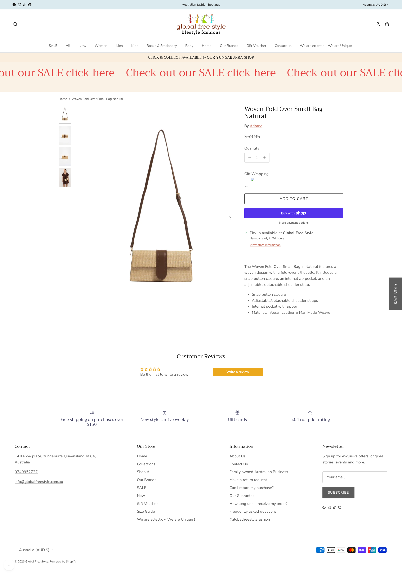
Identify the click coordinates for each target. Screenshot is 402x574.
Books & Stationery (162, 45)
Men (119, 45)
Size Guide (146, 511)
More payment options (294, 223)
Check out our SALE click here (181, 73)
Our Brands (229, 45)
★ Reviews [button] (395, 293)
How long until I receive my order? (258, 503)
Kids (134, 45)
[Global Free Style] (201, 24)
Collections (146, 464)
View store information (265, 245)
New (82, 45)
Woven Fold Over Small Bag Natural (97, 99)
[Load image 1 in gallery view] (161, 216)
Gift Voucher (256, 45)
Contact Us (238, 464)
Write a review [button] (237, 372)
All (68, 45)
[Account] (377, 24)
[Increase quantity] (265, 157)
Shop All (144, 471)
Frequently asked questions (253, 511)
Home (206, 45)
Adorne (256, 125)
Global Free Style (36, 562)
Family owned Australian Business (258, 471)
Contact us (283, 45)
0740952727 (26, 471)
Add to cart (294, 198)
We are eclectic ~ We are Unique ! (326, 45)
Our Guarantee (242, 495)
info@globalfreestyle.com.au (39, 481)
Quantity (251, 148)
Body (189, 45)
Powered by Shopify (62, 562)
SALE (53, 45)
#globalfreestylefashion (249, 519)
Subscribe (338, 492)
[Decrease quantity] (248, 157)
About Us (237, 456)
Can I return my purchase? (251, 487)
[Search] (15, 24)
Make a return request (248, 479)
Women (101, 45)
